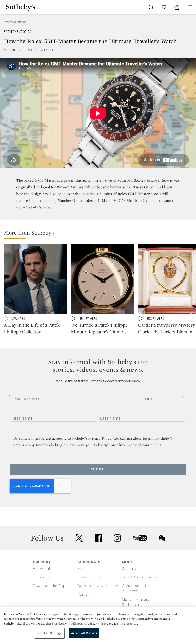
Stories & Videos (15, 22)
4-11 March (104, 200)
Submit (98, 469)
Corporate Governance (97, 586)
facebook (98, 538)
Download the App (49, 586)
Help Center (43, 569)
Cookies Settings (49, 633)
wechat (162, 538)
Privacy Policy (89, 577)
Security (129, 569)
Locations (42, 577)
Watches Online (71, 200)
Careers (84, 595)
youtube (140, 538)
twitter (79, 538)
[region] (98, 624)
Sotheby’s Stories (131, 180)
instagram (117, 538)
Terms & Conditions (139, 577)
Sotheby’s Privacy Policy (91, 438)
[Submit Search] (151, 7)
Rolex (29, 180)
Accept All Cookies (84, 633)
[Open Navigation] (189, 7)
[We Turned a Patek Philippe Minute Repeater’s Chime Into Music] (102, 280)
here (154, 200)
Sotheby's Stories (17, 32)
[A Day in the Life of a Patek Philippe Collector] (35, 280)
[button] (100, 234)
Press (82, 569)
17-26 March (127, 200)
